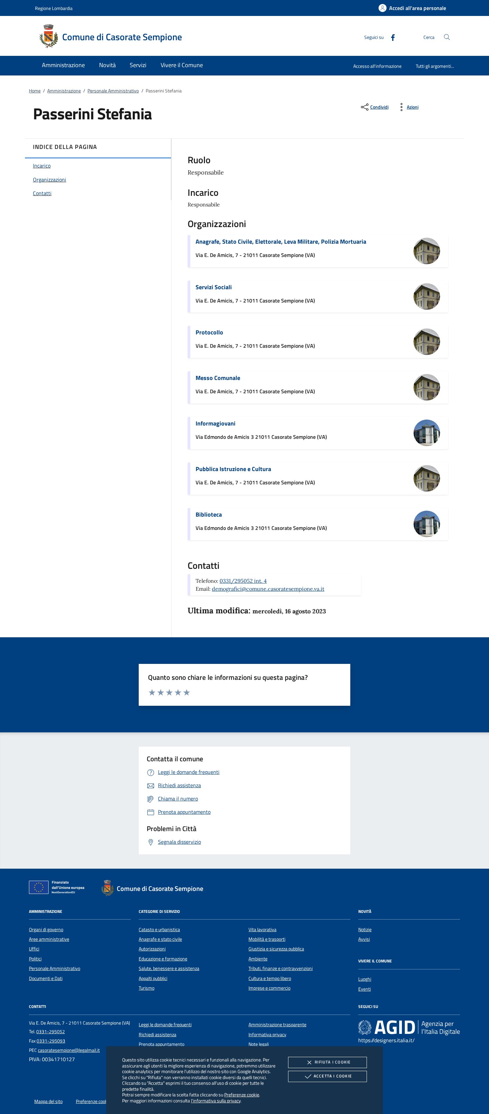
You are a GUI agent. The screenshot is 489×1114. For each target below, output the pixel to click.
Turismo (146, 988)
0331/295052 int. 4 (243, 580)
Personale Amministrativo (113, 90)
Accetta (333, 1076)
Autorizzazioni (152, 948)
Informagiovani (216, 423)
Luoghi (364, 979)
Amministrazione (64, 90)
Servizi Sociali (214, 287)
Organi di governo (46, 929)
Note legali (258, 1044)
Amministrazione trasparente (277, 1024)
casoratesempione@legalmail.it (69, 1050)
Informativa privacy (267, 1034)
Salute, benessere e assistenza (169, 968)
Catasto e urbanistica (159, 929)
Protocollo (209, 332)
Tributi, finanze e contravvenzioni (280, 968)
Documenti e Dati (46, 978)
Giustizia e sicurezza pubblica (276, 948)
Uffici (34, 948)
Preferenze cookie (241, 1094)
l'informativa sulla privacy (216, 1100)
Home (35, 90)
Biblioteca (209, 514)
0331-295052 (50, 1031)
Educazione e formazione (163, 958)
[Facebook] (390, 36)
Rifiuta (333, 1062)
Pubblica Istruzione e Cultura (233, 468)
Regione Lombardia (54, 8)
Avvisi (364, 939)
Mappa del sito (48, 1101)
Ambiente (257, 958)
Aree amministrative (49, 939)
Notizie (365, 929)
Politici (35, 958)
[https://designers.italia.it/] (409, 1027)
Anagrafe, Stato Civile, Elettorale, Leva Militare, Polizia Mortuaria (281, 241)
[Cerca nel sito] (447, 37)
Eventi (364, 989)
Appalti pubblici (153, 978)
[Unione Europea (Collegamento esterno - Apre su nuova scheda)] (58, 888)
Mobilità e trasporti (266, 939)
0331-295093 (51, 1041)
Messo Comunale (218, 377)
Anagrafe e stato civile (160, 939)
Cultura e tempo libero (269, 978)
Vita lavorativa (262, 929)
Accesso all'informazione (377, 65)
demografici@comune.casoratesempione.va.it (268, 588)
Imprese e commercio (269, 988)
